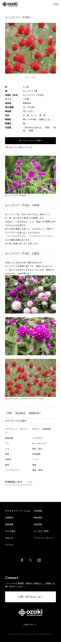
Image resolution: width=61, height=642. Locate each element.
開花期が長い (34, 413)
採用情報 (38, 524)
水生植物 (36, 454)
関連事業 (38, 517)
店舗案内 (9, 517)
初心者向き (20, 413)
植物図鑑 (9, 524)
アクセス (9, 545)
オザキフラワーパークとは (17, 511)
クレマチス (37, 438)
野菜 (7, 465)
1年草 (9, 413)
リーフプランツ (12, 470)
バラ (7, 449)
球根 (34, 465)
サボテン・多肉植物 (41, 429)
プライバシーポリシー (44, 538)
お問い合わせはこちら (30, 596)
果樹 (7, 454)
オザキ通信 (10, 531)
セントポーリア (39, 443)
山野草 (8, 459)
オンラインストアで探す (30, 140)
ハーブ (35, 459)
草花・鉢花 (37, 470)
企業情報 (38, 511)
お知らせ (9, 538)
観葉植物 (9, 438)
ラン (7, 443)
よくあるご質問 (41, 531)
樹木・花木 (37, 449)
